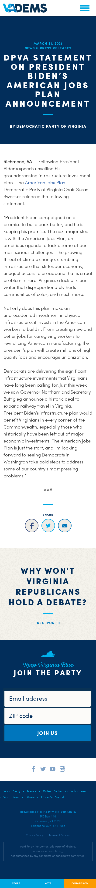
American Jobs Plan (45, 182)
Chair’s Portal (52, 797)
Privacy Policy (34, 835)
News (31, 791)
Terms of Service (59, 835)
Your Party (12, 791)
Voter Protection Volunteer (64, 791)
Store (30, 797)
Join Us (47, 733)
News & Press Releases (48, 48)
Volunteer (11, 797)
